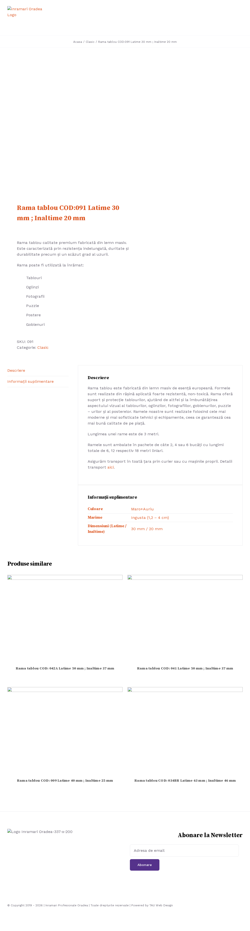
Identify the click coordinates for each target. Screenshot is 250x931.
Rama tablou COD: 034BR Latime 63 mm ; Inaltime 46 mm (185, 780)
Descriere (16, 370)
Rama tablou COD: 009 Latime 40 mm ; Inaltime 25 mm (65, 780)
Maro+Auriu (142, 509)
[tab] (38, 370)
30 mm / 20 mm (147, 528)
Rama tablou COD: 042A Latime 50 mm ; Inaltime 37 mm (65, 668)
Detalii (65, 619)
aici (110, 467)
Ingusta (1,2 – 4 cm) (150, 517)
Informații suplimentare (30, 381)
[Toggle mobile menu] (241, 18)
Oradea (82, 905)
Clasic (43, 347)
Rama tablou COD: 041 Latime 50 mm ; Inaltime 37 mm (185, 668)
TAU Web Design (161, 905)
